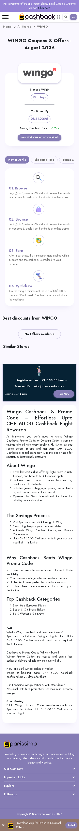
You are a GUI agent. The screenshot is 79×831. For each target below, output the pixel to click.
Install (71, 825)
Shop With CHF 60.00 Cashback (39, 137)
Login (23, 394)
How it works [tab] (17, 160)
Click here (44, 8)
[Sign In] (73, 17)
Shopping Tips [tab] (44, 160)
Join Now (64, 394)
